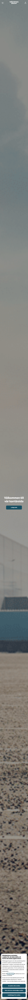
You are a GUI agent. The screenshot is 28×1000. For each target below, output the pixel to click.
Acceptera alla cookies (14, 985)
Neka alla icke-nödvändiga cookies (14, 990)
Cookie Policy (10, 973)
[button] (25, 3)
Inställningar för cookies (14, 995)
